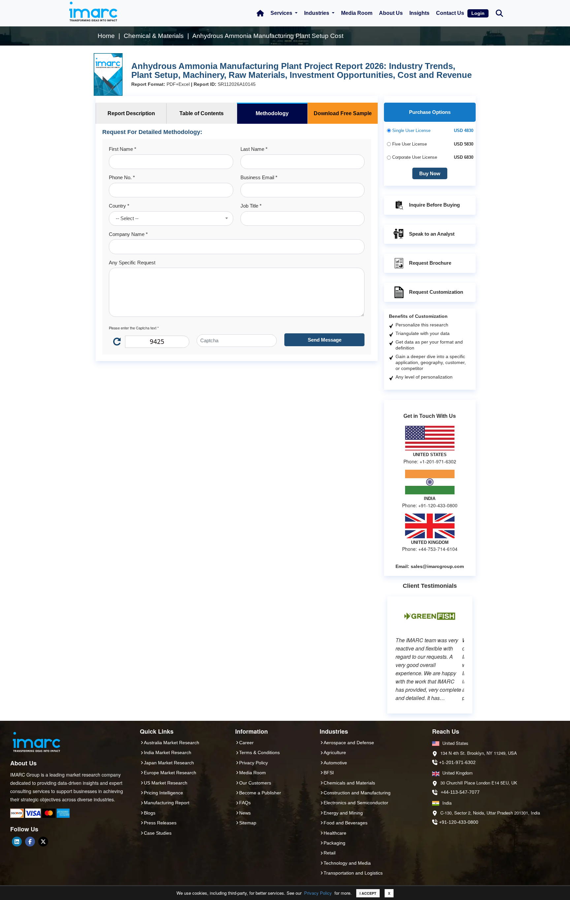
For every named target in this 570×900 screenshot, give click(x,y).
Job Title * (251, 206)
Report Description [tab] (131, 113)
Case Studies (158, 833)
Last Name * (254, 149)
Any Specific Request (132, 262)
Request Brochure (430, 263)
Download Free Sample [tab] (343, 113)
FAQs (245, 802)
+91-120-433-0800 (458, 822)
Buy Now (429, 173)
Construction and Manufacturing (357, 792)
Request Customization (436, 292)
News (245, 813)
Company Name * (128, 234)
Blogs (149, 813)
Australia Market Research (171, 742)
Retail (329, 852)
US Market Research (165, 782)
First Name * (122, 149)
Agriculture (335, 752)
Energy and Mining (343, 813)
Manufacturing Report (166, 802)
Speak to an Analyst (432, 234)
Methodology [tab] (272, 113)
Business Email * (258, 177)
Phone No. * (122, 177)
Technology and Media (347, 863)
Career (246, 742)
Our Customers (255, 782)
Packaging (334, 843)
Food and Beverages (345, 822)
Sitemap (247, 822)
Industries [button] (317, 13)
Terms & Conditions (259, 752)
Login (478, 13)
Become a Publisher (260, 792)
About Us (391, 13)
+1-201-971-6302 (457, 762)
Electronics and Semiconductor (356, 802)
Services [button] (282, 13)
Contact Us (450, 13)
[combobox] (171, 218)
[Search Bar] (499, 13)
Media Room (356, 13)
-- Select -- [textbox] (127, 218)
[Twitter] (43, 842)
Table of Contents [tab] (201, 113)
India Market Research (167, 752)
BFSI (329, 772)
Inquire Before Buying (434, 205)
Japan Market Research (169, 762)
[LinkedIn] (17, 842)
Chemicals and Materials (349, 782)
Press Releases (160, 822)
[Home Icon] (260, 13)
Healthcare (335, 833)
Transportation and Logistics (353, 873)
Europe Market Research (170, 772)
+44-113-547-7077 (460, 792)
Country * (119, 206)
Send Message (324, 340)
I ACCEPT (368, 893)
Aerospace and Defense (349, 742)
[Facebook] (30, 842)
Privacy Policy (318, 893)
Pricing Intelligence (163, 792)
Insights (419, 13)
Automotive (335, 762)
